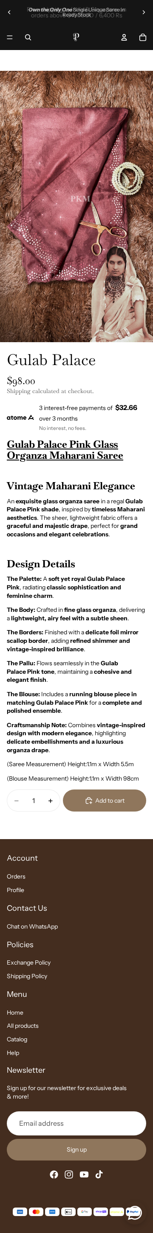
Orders (16, 877)
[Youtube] (84, 1175)
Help (13, 1053)
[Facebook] (54, 1175)
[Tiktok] (99, 1175)
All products (23, 1026)
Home (15, 1012)
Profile (15, 890)
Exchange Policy (29, 963)
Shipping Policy (27, 976)
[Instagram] (69, 1175)
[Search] (28, 37)
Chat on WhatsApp (32, 926)
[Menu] (10, 37)
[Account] (124, 37)
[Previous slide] (9, 12)
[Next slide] (143, 12)
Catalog (17, 1039)
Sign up (77, 1149)
